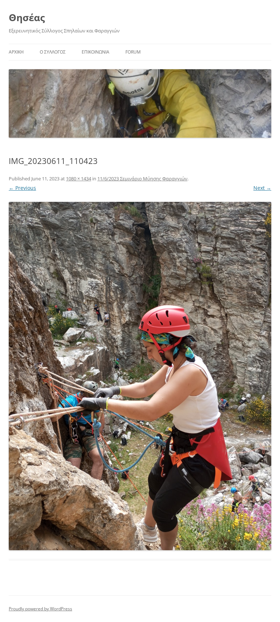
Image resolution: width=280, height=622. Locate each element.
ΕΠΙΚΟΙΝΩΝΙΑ (95, 52)
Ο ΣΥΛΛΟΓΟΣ (53, 52)
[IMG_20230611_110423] (140, 376)
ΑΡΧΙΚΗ (16, 52)
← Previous (22, 187)
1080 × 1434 (78, 178)
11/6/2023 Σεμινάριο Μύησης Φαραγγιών (142, 178)
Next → (262, 187)
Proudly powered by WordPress (40, 609)
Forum (133, 52)
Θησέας (27, 17)
